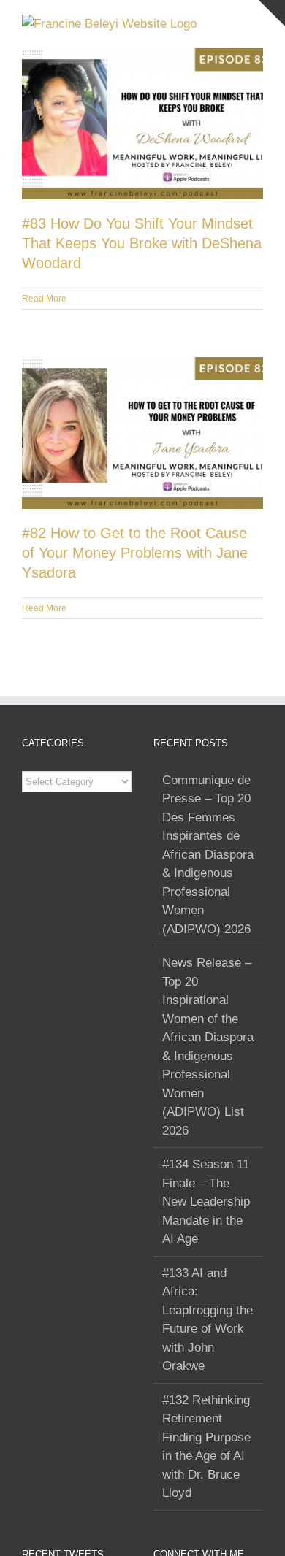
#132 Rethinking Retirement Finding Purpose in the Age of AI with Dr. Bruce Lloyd (206, 1447)
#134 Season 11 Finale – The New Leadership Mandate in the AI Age (206, 1201)
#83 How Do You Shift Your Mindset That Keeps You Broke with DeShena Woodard (142, 243)
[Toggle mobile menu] (257, 22)
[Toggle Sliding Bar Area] (272, 13)
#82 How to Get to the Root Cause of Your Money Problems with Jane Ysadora (135, 552)
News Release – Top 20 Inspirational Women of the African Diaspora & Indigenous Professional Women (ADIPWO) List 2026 (208, 1047)
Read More (44, 299)
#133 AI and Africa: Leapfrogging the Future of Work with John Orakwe (207, 1319)
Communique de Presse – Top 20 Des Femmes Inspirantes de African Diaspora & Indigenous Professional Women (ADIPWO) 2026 (208, 854)
